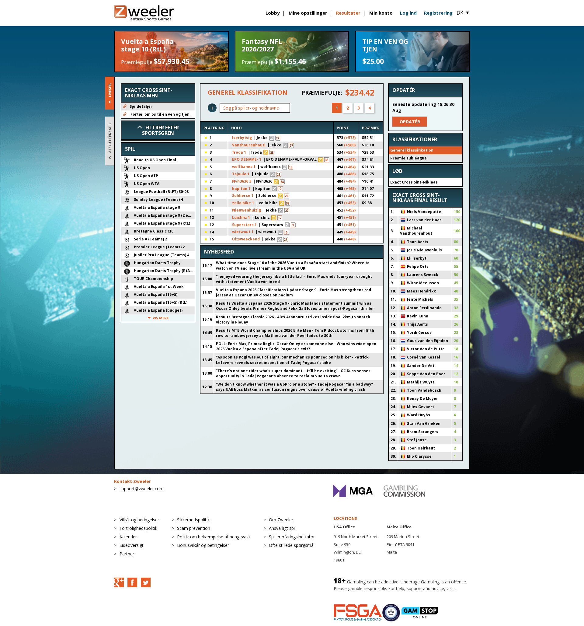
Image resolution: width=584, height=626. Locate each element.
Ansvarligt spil (282, 528)
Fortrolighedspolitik (138, 528)
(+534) (350, 152)
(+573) (350, 137)
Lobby (273, 13)
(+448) (350, 239)
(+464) (350, 167)
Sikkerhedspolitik (193, 520)
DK (463, 12)
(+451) (350, 217)
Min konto (381, 13)
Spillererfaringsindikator (292, 537)
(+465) (350, 188)
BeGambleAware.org (354, 594)
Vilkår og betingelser (139, 520)
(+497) (350, 159)
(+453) (350, 202)
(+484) (350, 181)
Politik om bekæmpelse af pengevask (214, 537)
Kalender (128, 537)
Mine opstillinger (308, 13)
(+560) (350, 145)
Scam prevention (193, 528)
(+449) (350, 232)
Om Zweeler (281, 520)
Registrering (438, 13)
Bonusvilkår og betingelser (203, 545)
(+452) (350, 210)
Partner (127, 554)
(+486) (350, 174)
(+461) (350, 195)
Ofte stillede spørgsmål (292, 545)
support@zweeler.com (142, 488)
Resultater (348, 13)
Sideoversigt (132, 545)
